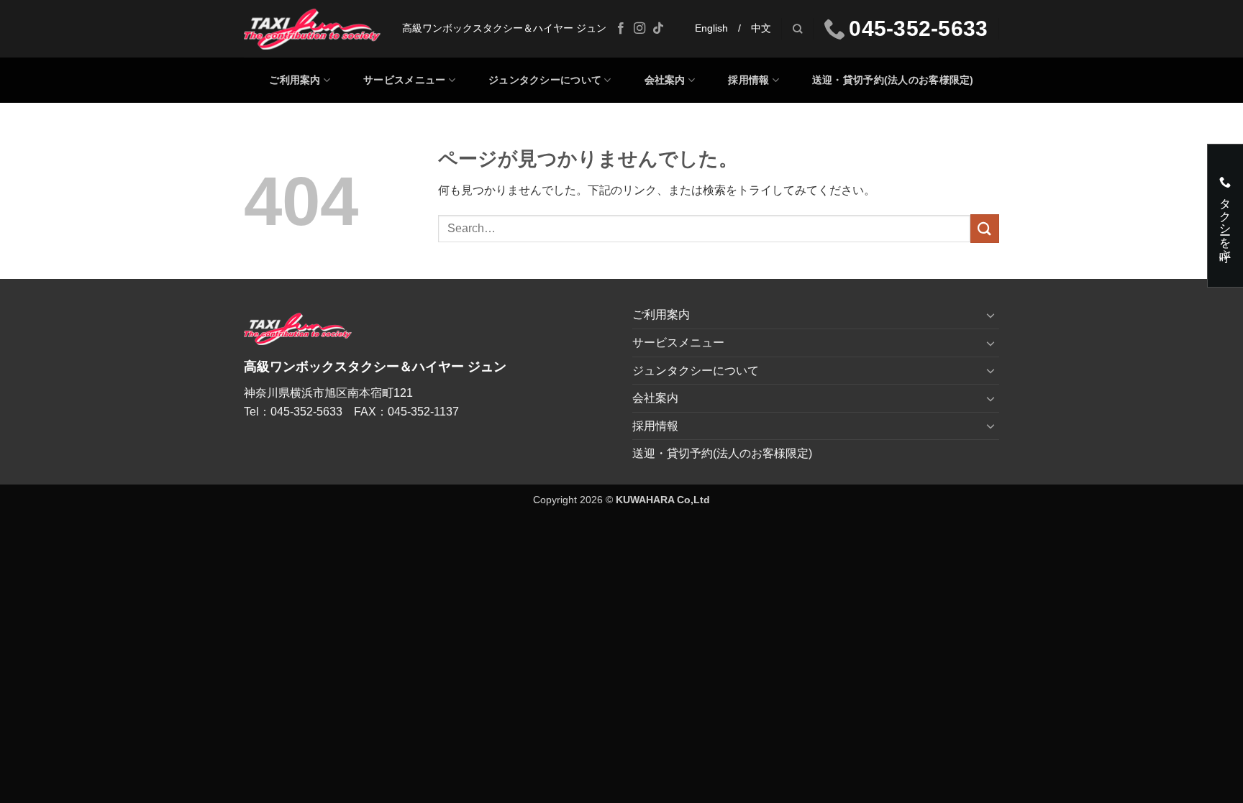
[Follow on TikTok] (658, 28)
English (711, 28)
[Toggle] (990, 315)
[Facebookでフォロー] (621, 28)
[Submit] (984, 228)
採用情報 (748, 80)
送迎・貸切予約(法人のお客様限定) (893, 80)
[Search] (797, 29)
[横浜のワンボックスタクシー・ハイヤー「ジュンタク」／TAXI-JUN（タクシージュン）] (312, 29)
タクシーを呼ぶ (1225, 221)
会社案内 (665, 80)
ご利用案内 (294, 80)
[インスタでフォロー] (639, 28)
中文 (761, 28)
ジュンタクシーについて (544, 80)
